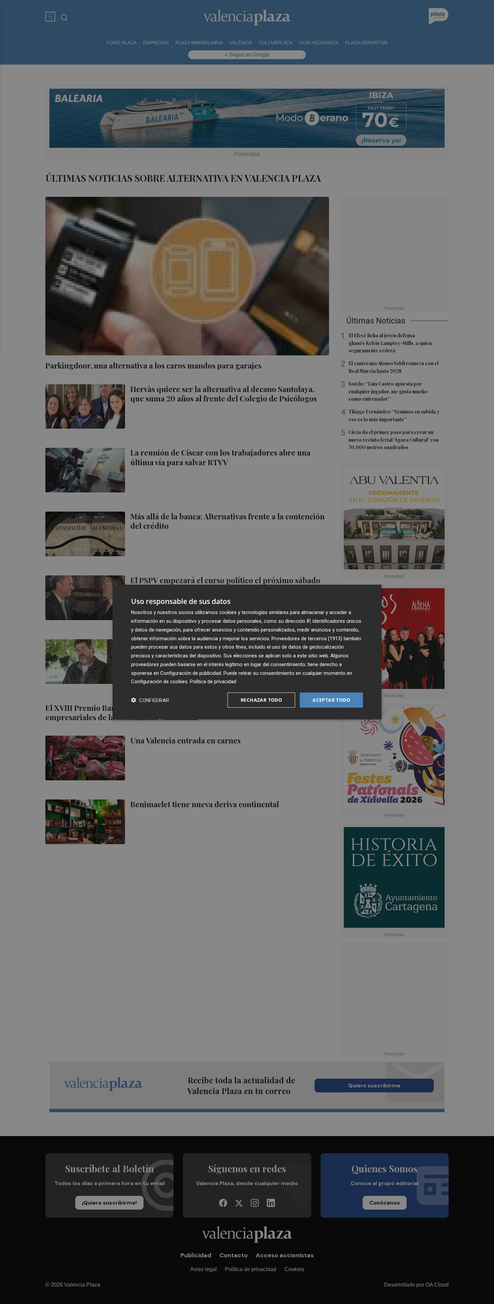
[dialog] (247, 652)
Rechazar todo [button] (261, 700)
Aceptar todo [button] (331, 700)
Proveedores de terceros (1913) (307, 638)
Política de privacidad (213, 682)
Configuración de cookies (159, 682)
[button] (150, 700)
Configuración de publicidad (190, 673)
